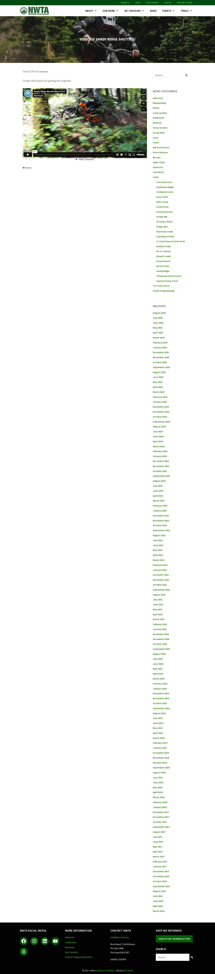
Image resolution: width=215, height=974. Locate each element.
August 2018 (159, 772)
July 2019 (157, 718)
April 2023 (158, 495)
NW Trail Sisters (161, 147)
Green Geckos (160, 127)
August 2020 (159, 653)
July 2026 (157, 317)
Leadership (70, 942)
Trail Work (158, 172)
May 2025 (157, 382)
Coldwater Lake (164, 191)
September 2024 (161, 421)
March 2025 (158, 391)
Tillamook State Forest (168, 276)
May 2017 (157, 846)
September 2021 (161, 589)
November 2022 (161, 520)
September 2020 (161, 648)
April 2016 (158, 906)
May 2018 (157, 787)
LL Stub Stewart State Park (170, 241)
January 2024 (160, 456)
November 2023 (161, 466)
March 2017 (158, 856)
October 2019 (160, 703)
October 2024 (160, 416)
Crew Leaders (160, 112)
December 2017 (161, 812)
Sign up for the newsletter (174, 938)
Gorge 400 (161, 216)
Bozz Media (128, 970)
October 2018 (160, 762)
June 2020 (158, 663)
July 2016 (157, 896)
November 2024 (161, 411)
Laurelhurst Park (165, 236)
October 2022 (160, 525)
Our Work (109, 10)
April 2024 (158, 441)
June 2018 (158, 782)
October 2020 (160, 643)
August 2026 (159, 312)
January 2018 (160, 807)
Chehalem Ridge (165, 187)
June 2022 (158, 545)
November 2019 (161, 698)
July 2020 (157, 658)
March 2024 (158, 446)
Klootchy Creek (164, 231)
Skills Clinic (159, 162)
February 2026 (160, 342)
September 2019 (161, 708)
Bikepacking (159, 102)
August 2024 (159, 426)
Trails (185, 10)
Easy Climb (162, 196)
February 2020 (160, 683)
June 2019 (158, 723)
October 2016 (160, 881)
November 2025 (161, 357)
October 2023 (160, 471)
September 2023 (161, 475)
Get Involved (132, 10)
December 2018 (161, 752)
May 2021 (157, 609)
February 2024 (160, 451)
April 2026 (158, 332)
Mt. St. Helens (163, 251)
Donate (125, 2)
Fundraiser (158, 117)
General (157, 122)
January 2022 (160, 569)
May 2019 (157, 728)
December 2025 (161, 352)
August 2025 (159, 372)
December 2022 (161, 515)
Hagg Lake (162, 226)
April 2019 (158, 733)
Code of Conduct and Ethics (78, 957)
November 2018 (161, 757)
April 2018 (158, 792)
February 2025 (160, 396)
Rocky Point (162, 266)
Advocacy (158, 98)
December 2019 (161, 693)
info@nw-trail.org (119, 937)
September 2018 (161, 767)
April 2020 (158, 673)
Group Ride (159, 132)
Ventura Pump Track (167, 280)
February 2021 (160, 624)
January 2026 (160, 347)
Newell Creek (163, 256)
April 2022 (158, 555)
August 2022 (159, 535)
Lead (155, 137)
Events (166, 10)
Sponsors (158, 167)
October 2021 (160, 584)
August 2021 (159, 594)
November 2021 (161, 579)
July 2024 (157, 431)
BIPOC (156, 107)
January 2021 (160, 629)
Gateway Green (164, 211)
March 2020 (158, 678)
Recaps (157, 157)
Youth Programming (163, 290)
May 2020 (157, 668)
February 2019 (160, 742)
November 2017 (161, 816)
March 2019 (158, 737)
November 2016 (161, 876)
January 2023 (160, 510)
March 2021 (158, 619)
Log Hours (152, 2)
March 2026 (158, 337)
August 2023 (159, 480)
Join (137, 2)
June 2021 (158, 604)
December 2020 (161, 634)
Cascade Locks (164, 182)
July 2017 (157, 836)
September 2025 (161, 367)
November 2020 (161, 639)
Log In (167, 2)
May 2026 (157, 327)
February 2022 (160, 564)
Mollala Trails (163, 246)
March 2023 (158, 500)
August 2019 (159, 713)
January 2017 (160, 866)
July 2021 (157, 599)
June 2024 (158, 436)
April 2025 (158, 387)
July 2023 (157, 485)
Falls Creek (162, 201)
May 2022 (157, 550)
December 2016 (161, 871)
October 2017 (160, 821)
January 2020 (160, 688)
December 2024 (161, 406)
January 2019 (160, 747)
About (89, 10)
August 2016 (159, 891)
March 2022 (158, 560)
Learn (156, 142)
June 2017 (158, 841)
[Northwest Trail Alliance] (35, 10)
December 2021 (161, 574)
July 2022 (157, 540)
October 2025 (160, 362)
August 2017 (159, 831)
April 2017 (158, 851)
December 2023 (161, 461)
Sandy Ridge (162, 271)
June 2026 (158, 322)
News (153, 10)
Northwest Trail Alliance (104, 970)
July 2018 (157, 777)
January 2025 (160, 401)
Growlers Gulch (164, 221)
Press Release (160, 152)
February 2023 (160, 505)
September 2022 (161, 530)
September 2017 (161, 826)
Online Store (184, 2)
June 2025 (158, 377)
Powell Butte (163, 261)
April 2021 (158, 614)
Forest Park (162, 206)
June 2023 (158, 490)
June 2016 (158, 901)
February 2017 (160, 861)
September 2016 (161, 886)
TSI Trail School (161, 285)
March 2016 (158, 911)
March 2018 (158, 797)
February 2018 (160, 802)
